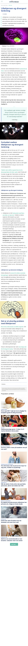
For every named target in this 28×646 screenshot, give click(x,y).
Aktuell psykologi (5, 446)
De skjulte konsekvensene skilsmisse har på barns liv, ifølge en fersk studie (14, 503)
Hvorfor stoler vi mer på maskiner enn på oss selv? (14, 448)
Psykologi (3, 519)
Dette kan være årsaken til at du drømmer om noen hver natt (11, 521)
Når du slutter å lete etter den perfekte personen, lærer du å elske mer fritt (13, 485)
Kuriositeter (4, 537)
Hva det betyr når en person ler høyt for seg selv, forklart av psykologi (13, 466)
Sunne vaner (4, 409)
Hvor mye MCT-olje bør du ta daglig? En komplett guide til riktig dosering (13, 411)
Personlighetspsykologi (7, 464)
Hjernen (10, 5)
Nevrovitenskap (4, 5)
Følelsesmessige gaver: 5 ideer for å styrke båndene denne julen (12, 430)
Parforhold (4, 482)
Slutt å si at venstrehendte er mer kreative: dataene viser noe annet (11, 539)
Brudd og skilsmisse (5, 500)
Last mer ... (14, 544)
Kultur (2, 427)
